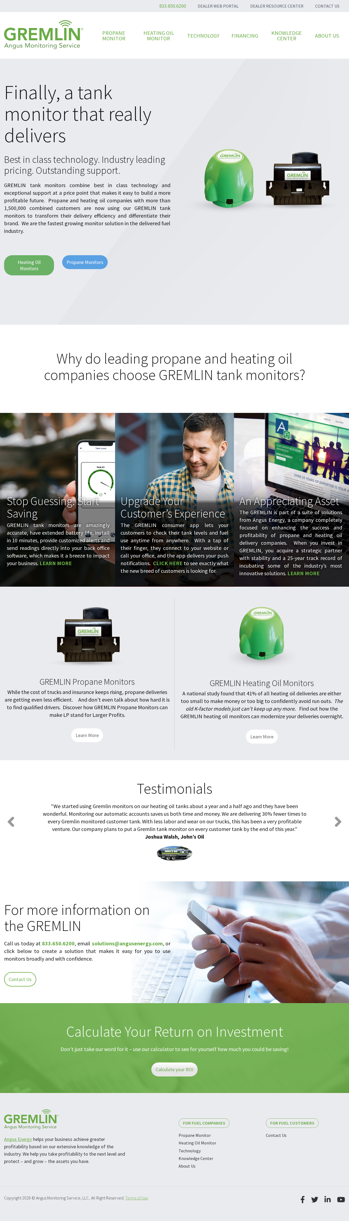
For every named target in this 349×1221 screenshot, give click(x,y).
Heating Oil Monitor (197, 1143)
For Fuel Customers (292, 1123)
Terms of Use (136, 1198)
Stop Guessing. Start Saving (53, 507)
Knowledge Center (196, 1158)
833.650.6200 (58, 943)
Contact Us (20, 979)
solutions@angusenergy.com (127, 943)
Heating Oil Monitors (29, 265)
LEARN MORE (56, 563)
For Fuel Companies (204, 1123)
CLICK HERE (168, 563)
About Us (187, 1166)
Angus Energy (18, 1139)
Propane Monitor (195, 1135)
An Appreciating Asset (289, 501)
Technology (190, 1150)
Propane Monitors (85, 262)
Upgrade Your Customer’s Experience (173, 507)
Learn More (87, 735)
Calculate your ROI (174, 1069)
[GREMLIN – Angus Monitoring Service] (43, 34)
